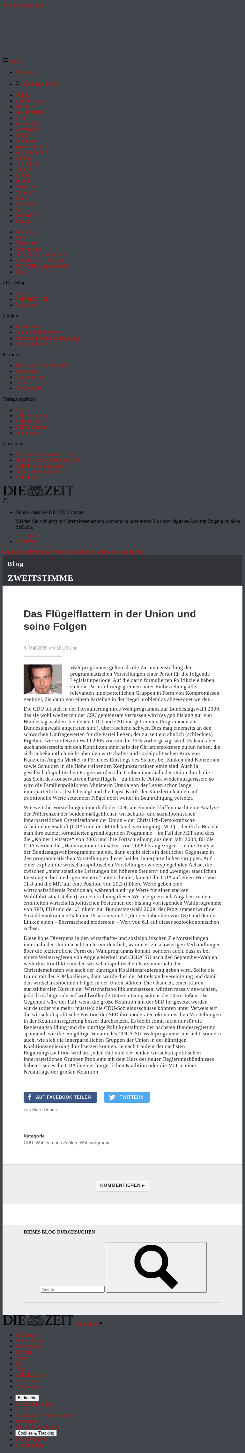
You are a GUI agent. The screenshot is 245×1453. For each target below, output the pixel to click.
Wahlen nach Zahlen (56, 1142)
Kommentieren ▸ (122, 1185)
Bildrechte (27, 1397)
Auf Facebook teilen (63, 1097)
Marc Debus (44, 1109)
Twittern (132, 1097)
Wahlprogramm (95, 1142)
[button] (12, 61)
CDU (28, 1142)
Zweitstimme (40, 578)
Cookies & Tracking (36, 1433)
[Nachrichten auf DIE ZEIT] (38, 494)
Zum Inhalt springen (23, 5)
